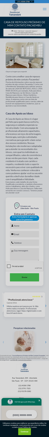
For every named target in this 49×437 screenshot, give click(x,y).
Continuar (24, 432)
